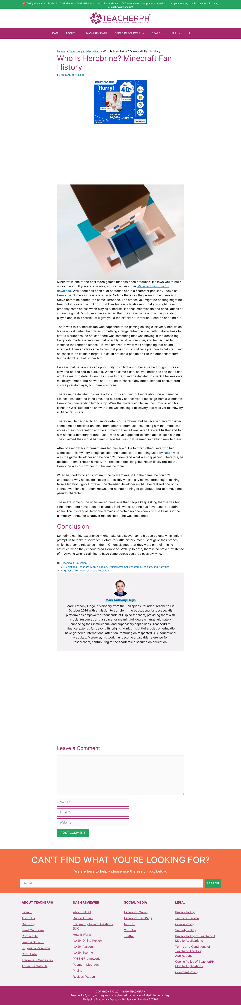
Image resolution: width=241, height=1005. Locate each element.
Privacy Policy (185, 912)
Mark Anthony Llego (121, 600)
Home (55, 33)
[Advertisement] (120, 153)
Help (173, 33)
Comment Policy (186, 972)
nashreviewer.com (121, 6)
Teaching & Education (84, 51)
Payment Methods (86, 964)
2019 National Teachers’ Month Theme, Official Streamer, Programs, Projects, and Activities (115, 566)
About (70, 33)
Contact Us (30, 936)
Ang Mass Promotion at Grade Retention (85, 570)
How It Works (82, 934)
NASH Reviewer (97, 33)
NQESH (129, 924)
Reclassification (84, 976)
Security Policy (185, 930)
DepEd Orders (83, 918)
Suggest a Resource (36, 948)
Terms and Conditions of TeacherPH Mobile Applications (192, 951)
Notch (168, 453)
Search (157, 33)
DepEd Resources (127, 33)
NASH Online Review (88, 940)
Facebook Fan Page (138, 918)
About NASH (82, 912)
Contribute (29, 954)
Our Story (28, 924)
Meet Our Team (33, 930)
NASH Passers (83, 946)
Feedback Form (33, 942)
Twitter (129, 936)
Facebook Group (135, 912)
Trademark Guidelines (37, 960)
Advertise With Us (34, 966)
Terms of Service (187, 918)
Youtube (130, 930)
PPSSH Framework (86, 958)
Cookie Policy (184, 924)
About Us (28, 918)
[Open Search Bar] (189, 33)
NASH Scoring (83, 952)
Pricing (77, 970)
